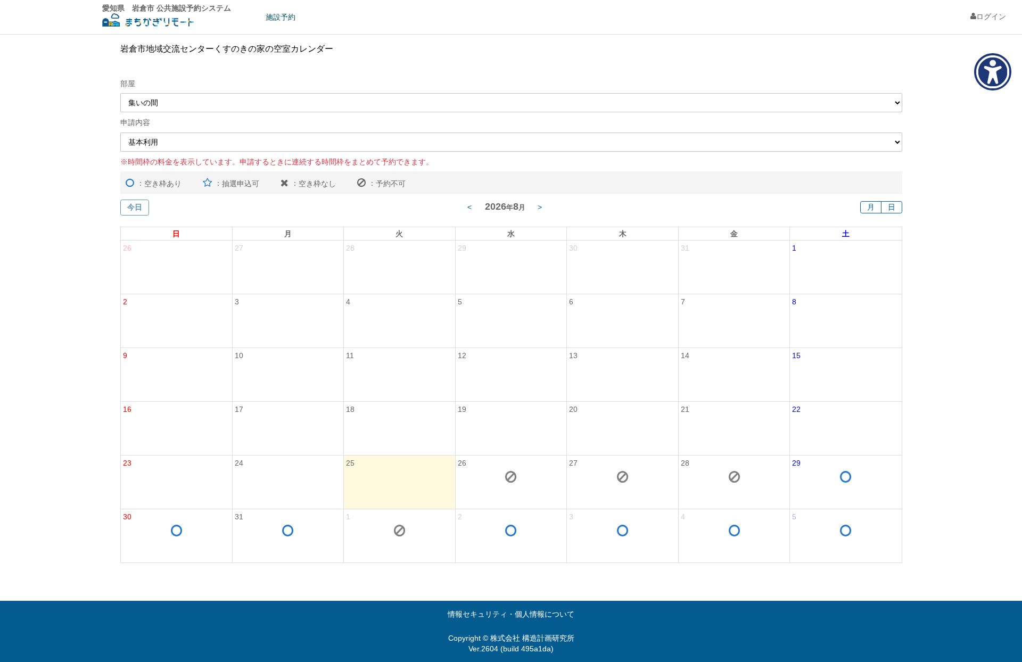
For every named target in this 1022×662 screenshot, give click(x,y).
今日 (134, 207)
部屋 (127, 83)
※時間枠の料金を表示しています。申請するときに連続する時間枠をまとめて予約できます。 (276, 162)
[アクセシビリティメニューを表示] (992, 71)
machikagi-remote (148, 21)
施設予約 (280, 17)
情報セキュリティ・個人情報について (511, 614)
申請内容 (135, 122)
